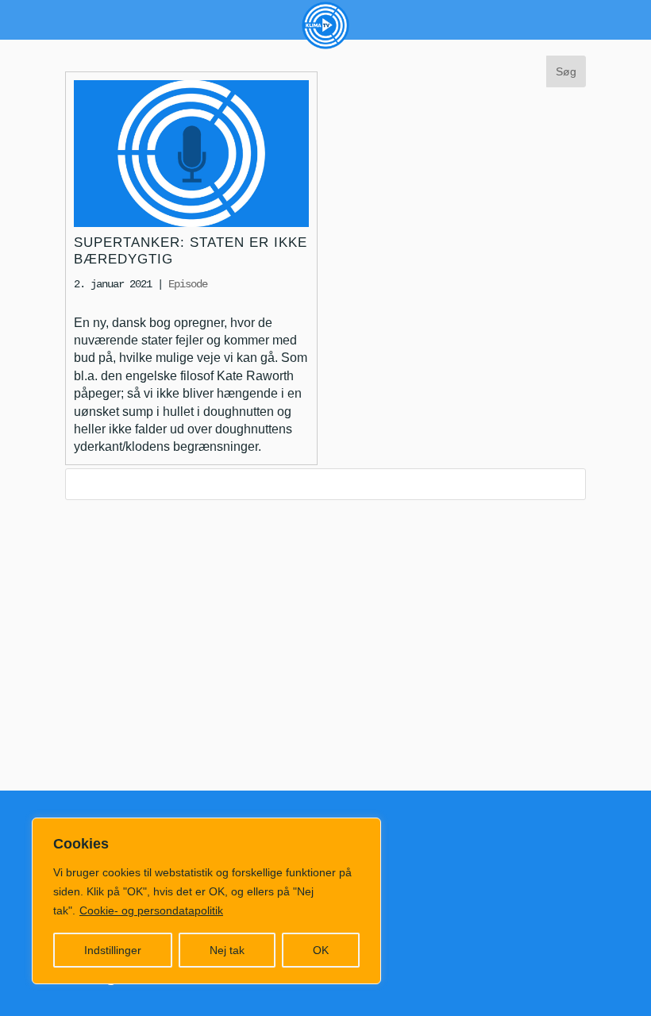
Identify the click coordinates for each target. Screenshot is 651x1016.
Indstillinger (112, 950)
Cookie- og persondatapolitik (151, 910)
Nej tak (227, 950)
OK (321, 950)
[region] (206, 901)
